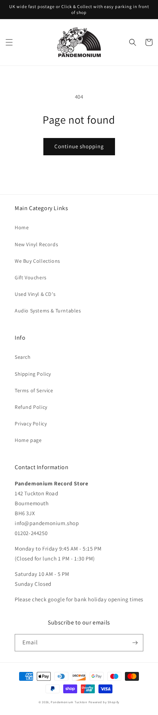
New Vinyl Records (36, 244)
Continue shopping (79, 146)
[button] (9, 42)
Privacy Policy (31, 423)
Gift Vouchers (31, 277)
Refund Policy (31, 407)
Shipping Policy (33, 374)
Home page (28, 440)
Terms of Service (34, 390)
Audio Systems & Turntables (48, 310)
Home (22, 227)
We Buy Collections (37, 261)
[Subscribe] (135, 642)
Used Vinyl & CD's (35, 294)
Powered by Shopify (104, 702)
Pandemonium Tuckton (69, 702)
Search (23, 357)
